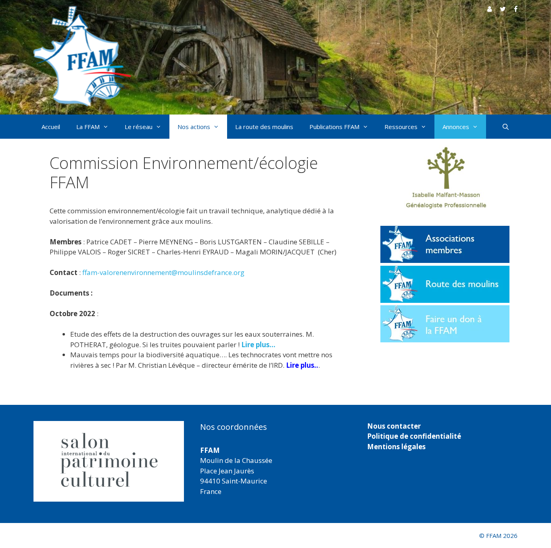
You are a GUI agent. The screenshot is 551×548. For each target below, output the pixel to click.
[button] (108, 461)
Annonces (455, 127)
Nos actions (193, 127)
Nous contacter (394, 426)
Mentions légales (396, 446)
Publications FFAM (334, 127)
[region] (108, 461)
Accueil (51, 127)
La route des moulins (264, 127)
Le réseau (138, 127)
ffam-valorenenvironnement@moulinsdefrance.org (163, 272)
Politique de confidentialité (414, 436)
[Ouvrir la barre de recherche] (506, 127)
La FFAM (88, 127)
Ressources (400, 127)
